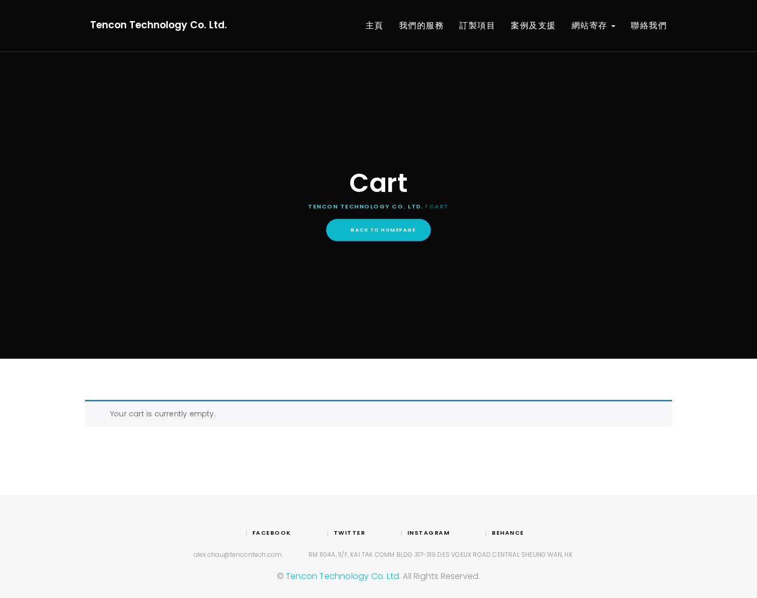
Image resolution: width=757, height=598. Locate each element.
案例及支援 (533, 25)
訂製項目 (477, 25)
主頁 (375, 25)
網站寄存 (591, 25)
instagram (428, 533)
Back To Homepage (382, 229)
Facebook (271, 533)
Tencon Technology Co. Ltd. (158, 25)
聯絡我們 (649, 25)
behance (508, 533)
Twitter (349, 533)
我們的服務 (421, 25)
